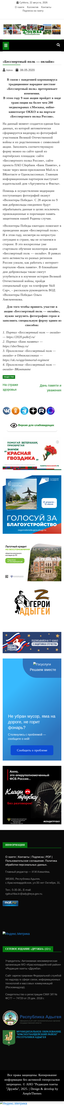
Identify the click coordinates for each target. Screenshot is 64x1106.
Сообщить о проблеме (32, 750)
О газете (19, 7)
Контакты (46, 7)
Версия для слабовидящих (35, 425)
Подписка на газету (33, 10)
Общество (9, 377)
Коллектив (32, 7)
